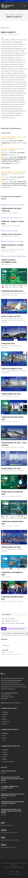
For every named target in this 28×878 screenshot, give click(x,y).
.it (17, 1)
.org (26, 1)
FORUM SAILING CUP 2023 (11, 468)
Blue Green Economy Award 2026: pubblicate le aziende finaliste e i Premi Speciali (12, 778)
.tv (23, 1)
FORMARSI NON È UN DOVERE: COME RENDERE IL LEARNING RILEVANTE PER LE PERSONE (11, 811)
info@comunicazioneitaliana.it (14, 874)
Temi (3, 740)
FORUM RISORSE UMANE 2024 (12, 291)
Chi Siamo (4, 714)
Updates (4, 719)
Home (6, 14)
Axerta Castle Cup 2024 (10, 316)
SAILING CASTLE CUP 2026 (8, 771)
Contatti (4, 724)
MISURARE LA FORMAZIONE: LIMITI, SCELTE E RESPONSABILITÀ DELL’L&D (12, 794)
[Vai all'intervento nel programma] (3, 145)
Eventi (4, 716)
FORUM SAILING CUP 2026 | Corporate (12, 137)
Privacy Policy (7, 867)
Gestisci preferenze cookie (17, 867)
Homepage (5, 712)
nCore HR (16, 34)
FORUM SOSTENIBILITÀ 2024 (11, 369)
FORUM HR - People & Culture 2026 (11, 149)
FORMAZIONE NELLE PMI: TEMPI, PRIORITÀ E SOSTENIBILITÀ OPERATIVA (12, 802)
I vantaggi (5, 754)
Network (4, 738)
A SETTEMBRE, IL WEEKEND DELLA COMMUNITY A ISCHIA (9, 787)
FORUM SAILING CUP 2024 (11, 394)
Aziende (4, 759)
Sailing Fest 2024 (8, 343)
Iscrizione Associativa (8, 761)
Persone (12, 14)
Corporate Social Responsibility (16, 623)
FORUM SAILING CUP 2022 (11, 547)
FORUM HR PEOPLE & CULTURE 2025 (11, 172)
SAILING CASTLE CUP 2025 (11, 234)
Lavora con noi (6, 721)
